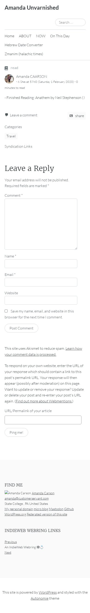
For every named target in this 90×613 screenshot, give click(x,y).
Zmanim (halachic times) (24, 54)
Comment (14, 195)
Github (69, 509)
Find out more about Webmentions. (44, 401)
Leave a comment (23, 115)
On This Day (60, 36)
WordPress (48, 592)
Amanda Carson (43, 493)
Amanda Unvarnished (32, 7)
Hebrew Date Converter (24, 45)
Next (8, 553)
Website (11, 293)
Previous (11, 542)
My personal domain (19, 509)
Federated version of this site (47, 514)
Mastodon (56, 509)
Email (10, 274)
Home (9, 36)
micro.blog (41, 509)
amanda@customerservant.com (27, 498)
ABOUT (25, 36)
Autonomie (39, 598)
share (79, 115)
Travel (11, 136)
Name (10, 256)
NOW (40, 36)
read (14, 67)
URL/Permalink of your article (28, 410)
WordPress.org (15, 514)
